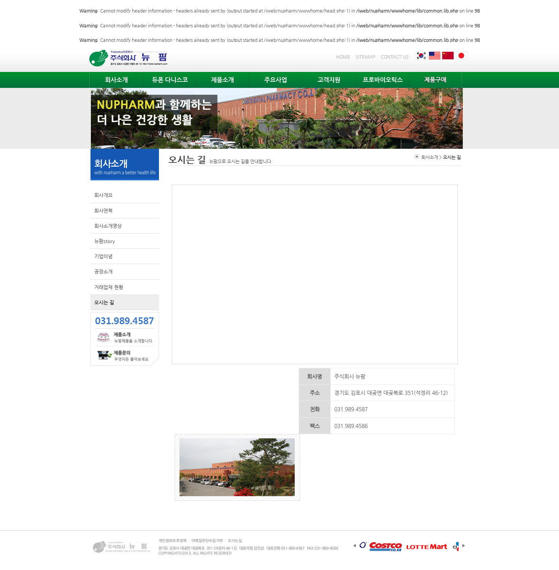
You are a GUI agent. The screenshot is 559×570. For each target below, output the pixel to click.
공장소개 (103, 271)
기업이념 (103, 256)
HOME (343, 56)
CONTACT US (395, 56)
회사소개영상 (108, 226)
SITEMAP (365, 56)
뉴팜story (104, 241)
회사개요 (103, 195)
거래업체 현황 (108, 287)
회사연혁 (103, 210)
